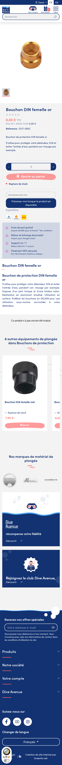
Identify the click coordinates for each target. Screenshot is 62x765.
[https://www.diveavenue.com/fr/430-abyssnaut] (9, 480)
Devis (41, 2)
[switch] (6, 760)
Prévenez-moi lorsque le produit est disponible (31, 203)
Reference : (12, 128)
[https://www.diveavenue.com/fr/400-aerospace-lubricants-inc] (30, 480)
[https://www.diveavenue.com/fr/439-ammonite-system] (51, 480)
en (56, 2)
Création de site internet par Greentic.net (40, 756)
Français (29, 742)
